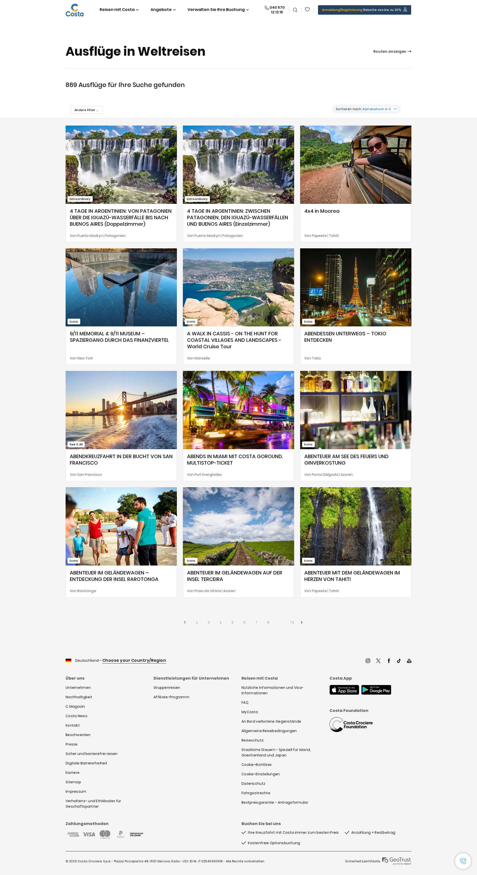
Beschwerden (78, 734)
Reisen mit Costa (117, 9)
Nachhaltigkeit (79, 697)
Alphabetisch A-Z (376, 109)
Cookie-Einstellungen (260, 774)
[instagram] (368, 661)
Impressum (76, 791)
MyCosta (249, 711)
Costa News (76, 715)
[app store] (344, 690)
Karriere (73, 772)
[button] (308, 10)
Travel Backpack (308, 10)
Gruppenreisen (167, 687)
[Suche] (295, 10)
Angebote (161, 9)
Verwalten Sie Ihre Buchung (216, 9)
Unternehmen (78, 687)
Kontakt (73, 725)
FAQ (244, 702)
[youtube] (409, 661)
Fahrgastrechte (255, 792)
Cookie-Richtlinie (256, 764)
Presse (72, 744)
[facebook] (389, 661)
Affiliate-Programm (171, 697)
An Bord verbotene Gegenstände (271, 721)
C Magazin (75, 706)
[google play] (376, 690)
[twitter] (378, 661)
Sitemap (73, 782)
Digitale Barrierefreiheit (86, 763)
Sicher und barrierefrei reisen (92, 753)
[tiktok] (399, 661)
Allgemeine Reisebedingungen (269, 730)
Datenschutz (253, 783)
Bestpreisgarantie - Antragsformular (274, 802)
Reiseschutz (252, 740)
